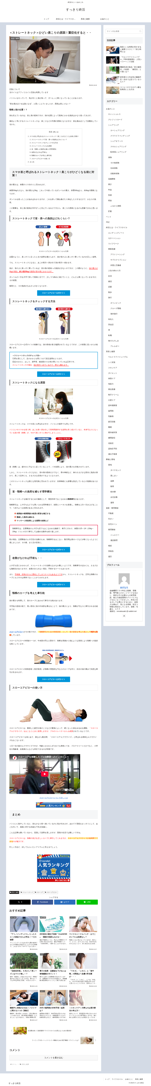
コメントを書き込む (53, 1057)
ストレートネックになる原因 (42, 146)
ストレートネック (27, 892)
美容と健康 (15, 892)
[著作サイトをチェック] (124, 615)
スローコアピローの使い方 (41, 159)
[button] (140, 31)
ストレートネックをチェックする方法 (45, 143)
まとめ (32, 162)
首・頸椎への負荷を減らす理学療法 (44, 149)
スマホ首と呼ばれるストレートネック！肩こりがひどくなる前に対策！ (54, 136)
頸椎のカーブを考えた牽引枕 (42, 155)
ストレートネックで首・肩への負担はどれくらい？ (49, 139)
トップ (107, 1079)
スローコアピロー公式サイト (53, 293)
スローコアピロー (52, 892)
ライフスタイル (117, 1079)
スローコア (39, 892)
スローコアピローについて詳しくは (53, 798)
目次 (50, 132)
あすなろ (124, 587)
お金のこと (129, 1079)
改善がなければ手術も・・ (41, 152)
